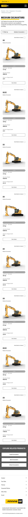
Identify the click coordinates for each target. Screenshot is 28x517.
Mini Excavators (14, 459)
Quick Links (4, 1)
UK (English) (15, 509)
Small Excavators (14, 454)
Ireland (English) (9, 509)
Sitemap (19, 509)
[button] (25, 5)
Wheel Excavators (14, 465)
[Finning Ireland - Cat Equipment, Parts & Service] (5, 6)
